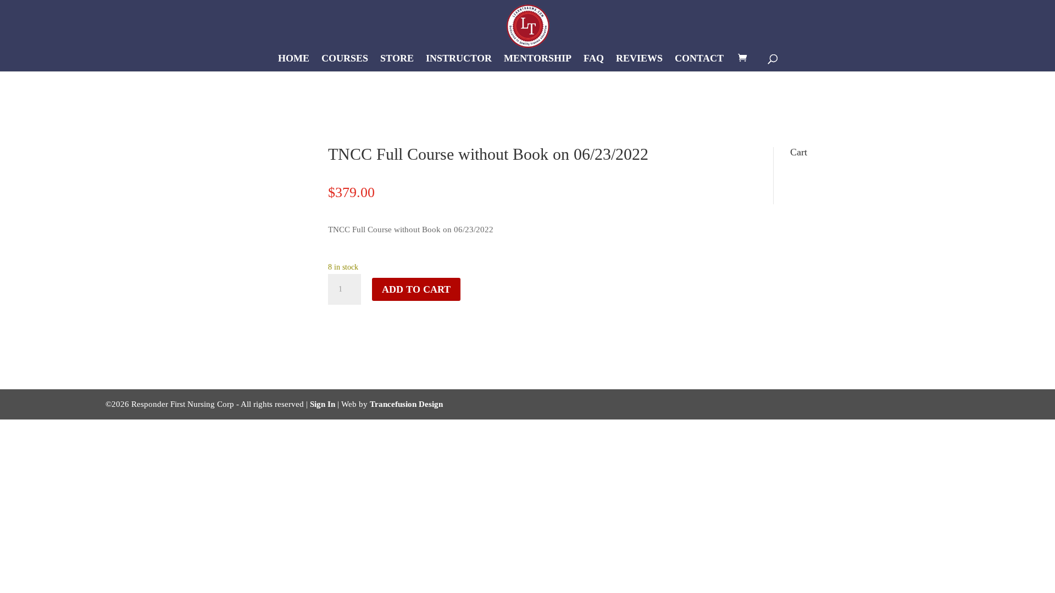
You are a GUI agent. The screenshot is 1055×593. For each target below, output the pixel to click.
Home (293, 59)
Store (397, 59)
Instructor (459, 59)
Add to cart (416, 289)
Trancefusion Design (406, 404)
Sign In (322, 404)
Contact (699, 59)
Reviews (639, 59)
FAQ (594, 59)
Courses (344, 59)
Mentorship (537, 59)
